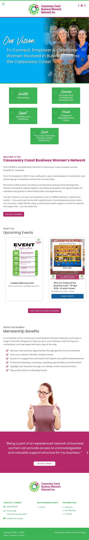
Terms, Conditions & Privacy (14, 535)
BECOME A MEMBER (13, 214)
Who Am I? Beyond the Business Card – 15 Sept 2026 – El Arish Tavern (65, 286)
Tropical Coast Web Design (75, 532)
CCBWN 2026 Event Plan (22, 283)
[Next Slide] (86, 451)
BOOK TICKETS (67, 296)
